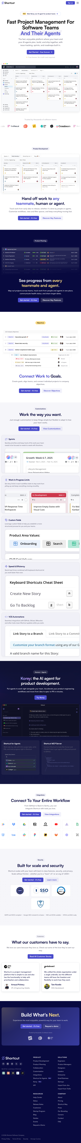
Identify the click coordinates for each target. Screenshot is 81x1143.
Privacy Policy (6, 1139)
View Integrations (52, 814)
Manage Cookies (36, 1139)
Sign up (70, 3)
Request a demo (51, 1026)
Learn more (52, 880)
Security (25, 1139)
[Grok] (22, 1073)
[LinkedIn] (7, 1064)
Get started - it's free (31, 1026)
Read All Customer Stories (40, 956)
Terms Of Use (16, 1139)
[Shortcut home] (8, 3)
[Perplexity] (13, 1073)
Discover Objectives (52, 391)
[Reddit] (21, 1064)
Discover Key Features (52, 218)
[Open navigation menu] (77, 3)
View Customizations (51, 429)
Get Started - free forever (39, 52)
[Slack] (12, 1064)
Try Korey (41, 697)
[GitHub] (3, 1064)
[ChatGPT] (4, 1073)
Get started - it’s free (28, 218)
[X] (16, 1064)
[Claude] (8, 1073)
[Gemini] (18, 1073)
